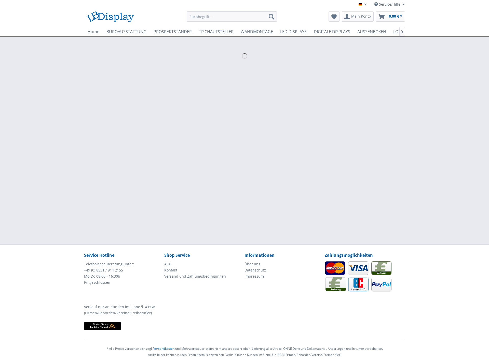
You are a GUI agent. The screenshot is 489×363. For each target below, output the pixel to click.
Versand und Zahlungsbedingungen (195, 276)
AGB (167, 264)
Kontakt (170, 270)
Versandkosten (163, 348)
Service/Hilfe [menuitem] (389, 4)
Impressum (254, 276)
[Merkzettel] (334, 16)
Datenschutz (255, 270)
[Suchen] (271, 16)
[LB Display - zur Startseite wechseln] (110, 17)
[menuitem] (232, 16)
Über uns (252, 264)
